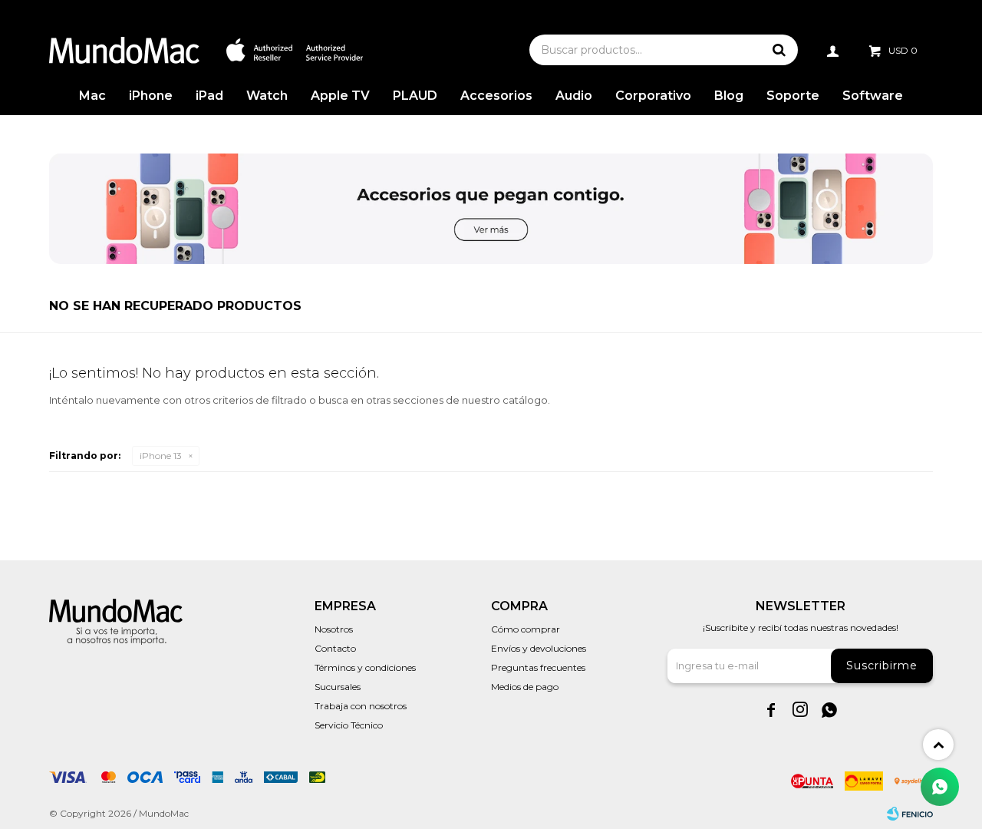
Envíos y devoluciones (538, 648)
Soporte (792, 95)
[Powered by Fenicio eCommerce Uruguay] (910, 813)
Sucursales (338, 686)
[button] (779, 50)
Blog (728, 95)
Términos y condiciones (365, 667)
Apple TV (340, 95)
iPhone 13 (161, 455)
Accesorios (496, 95)
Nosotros (334, 629)
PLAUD (415, 95)
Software (872, 95)
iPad (209, 95)
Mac (92, 95)
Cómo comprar (525, 629)
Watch (267, 95)
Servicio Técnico (349, 725)
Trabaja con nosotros (361, 706)
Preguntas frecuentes (538, 667)
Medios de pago (525, 686)
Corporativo (653, 95)
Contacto (335, 648)
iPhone (151, 95)
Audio (573, 95)
